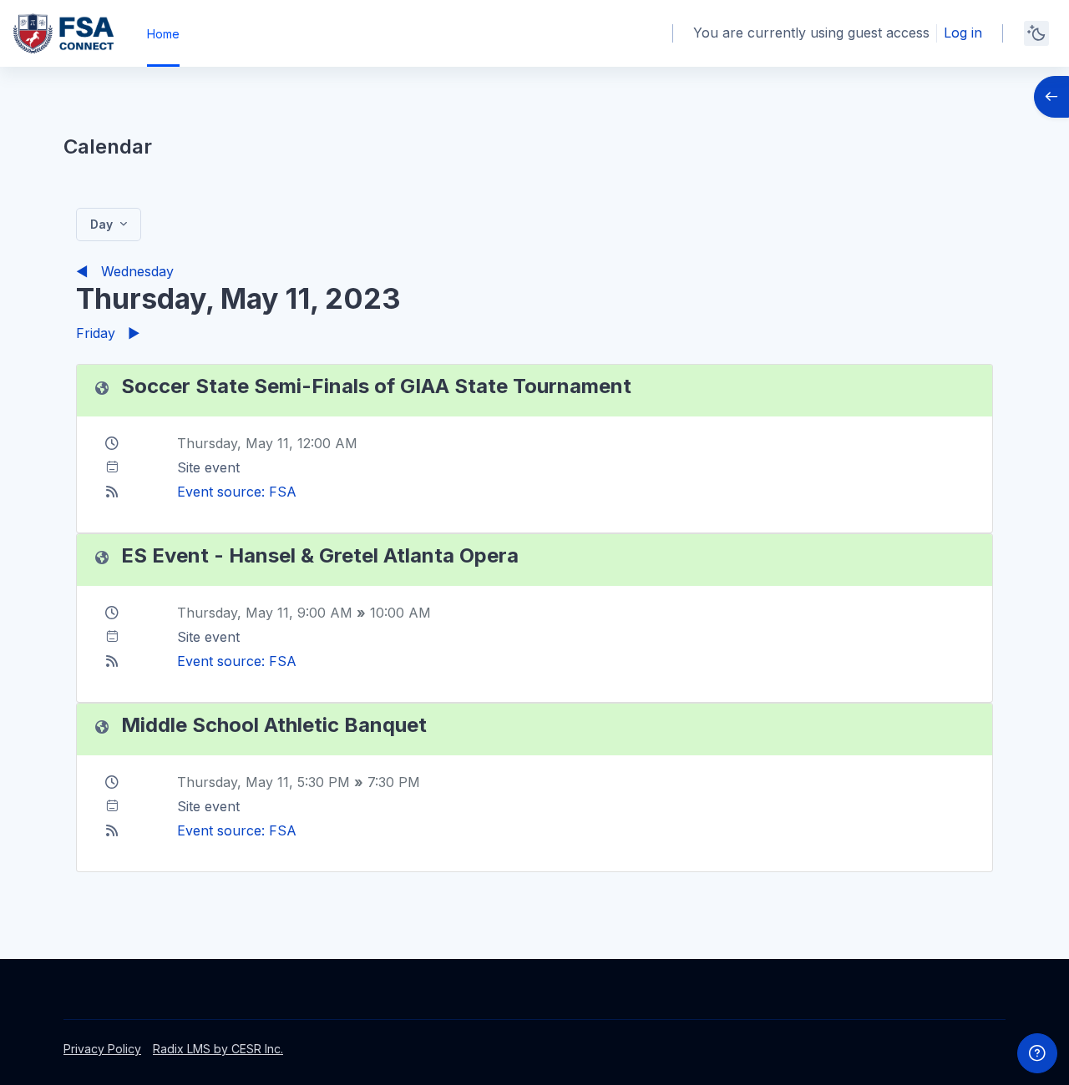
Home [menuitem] (163, 34)
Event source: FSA (236, 491)
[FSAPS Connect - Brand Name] (63, 33)
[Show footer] (1037, 1053)
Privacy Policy (102, 1049)
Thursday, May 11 (233, 443)
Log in (963, 32)
